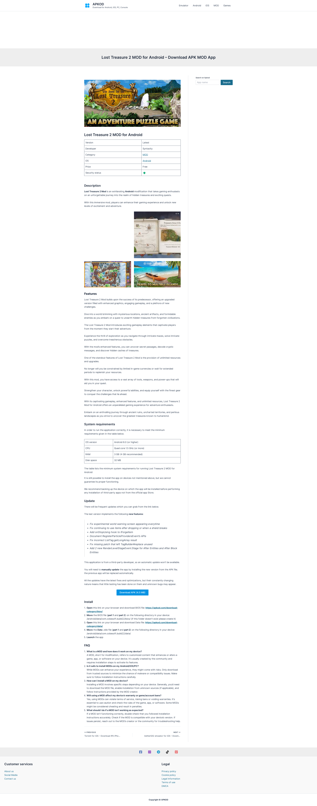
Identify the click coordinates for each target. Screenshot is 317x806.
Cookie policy (169, 775)
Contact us (10, 778)
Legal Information (171, 778)
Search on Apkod (203, 78)
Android (197, 5)
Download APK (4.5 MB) (132, 592)
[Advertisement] (158, 29)
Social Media (10, 775)
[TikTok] (167, 752)
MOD (216, 5)
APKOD (98, 4)
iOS (207, 5)
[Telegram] (158, 752)
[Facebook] (140, 752)
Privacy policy (169, 771)
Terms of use (168, 782)
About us (9, 771)
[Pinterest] (176, 752)
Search (226, 82)
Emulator (183, 5)
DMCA (165, 786)
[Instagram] (149, 752)
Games (227, 5)
